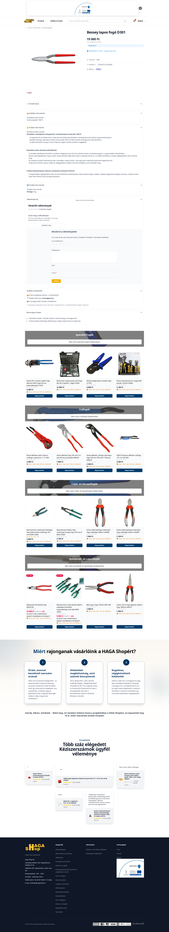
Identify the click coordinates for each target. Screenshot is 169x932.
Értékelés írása (46, 225)
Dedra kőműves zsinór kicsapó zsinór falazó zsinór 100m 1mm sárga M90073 (132, 776)
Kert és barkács (61, 876)
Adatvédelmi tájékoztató (94, 853)
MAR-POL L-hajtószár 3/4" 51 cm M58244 (70, 802)
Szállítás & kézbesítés (34, 291)
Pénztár (119, 853)
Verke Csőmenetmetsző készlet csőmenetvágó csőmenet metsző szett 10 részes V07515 (102, 813)
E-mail (54, 273)
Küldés (56, 281)
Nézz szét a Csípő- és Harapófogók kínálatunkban (84, 491)
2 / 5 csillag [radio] (56, 244)
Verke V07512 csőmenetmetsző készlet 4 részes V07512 (41, 775)
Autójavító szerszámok (63, 861)
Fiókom (119, 857)
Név (53, 265)
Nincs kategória (61, 900)
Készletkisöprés (61, 849)
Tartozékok (59, 912)
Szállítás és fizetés (56, 21)
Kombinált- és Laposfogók (105, 64)
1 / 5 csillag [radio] (53, 244)
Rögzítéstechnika (61, 908)
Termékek (40, 21)
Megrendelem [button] (39, 396)
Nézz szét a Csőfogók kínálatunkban (84, 416)
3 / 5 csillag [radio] (60, 244)
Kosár (118, 849)
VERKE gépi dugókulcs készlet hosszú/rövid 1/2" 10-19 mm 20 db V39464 (85, 779)
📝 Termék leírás (33, 104)
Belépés (141, 21)
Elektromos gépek (61, 865)
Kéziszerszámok (61, 880)
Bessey (99, 69)
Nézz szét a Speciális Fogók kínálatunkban (84, 342)
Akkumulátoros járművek (64, 853)
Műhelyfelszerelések (62, 892)
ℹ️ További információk (35, 185)
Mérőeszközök (60, 888)
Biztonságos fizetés (34, 312)
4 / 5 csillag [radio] (63, 244)
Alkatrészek (59, 857)
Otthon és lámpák (61, 904)
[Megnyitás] (82, 8)
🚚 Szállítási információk (36, 113)
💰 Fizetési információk (35, 127)
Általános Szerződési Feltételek (96, 849)
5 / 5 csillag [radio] (67, 244)
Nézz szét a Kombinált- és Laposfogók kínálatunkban (84, 566)
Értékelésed (56, 250)
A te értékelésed (57, 241)
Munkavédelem (61, 896)
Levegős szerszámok (62, 884)
